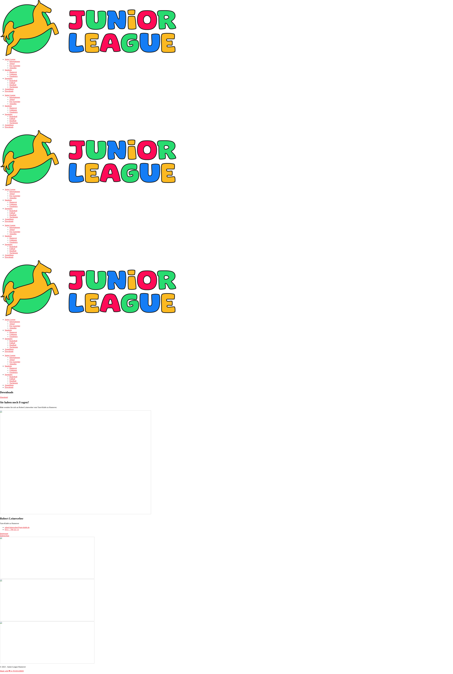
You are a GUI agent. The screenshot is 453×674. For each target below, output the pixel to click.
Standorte (8, 70)
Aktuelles (13, 68)
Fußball (12, 83)
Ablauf (12, 64)
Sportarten (8, 78)
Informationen (14, 61)
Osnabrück (13, 76)
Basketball (13, 81)
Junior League (10, 59)
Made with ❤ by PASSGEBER (12, 671)
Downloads (9, 91)
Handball (12, 85)
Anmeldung (9, 89)
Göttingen (13, 74)
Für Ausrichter (14, 66)
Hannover (13, 72)
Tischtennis (13, 87)
